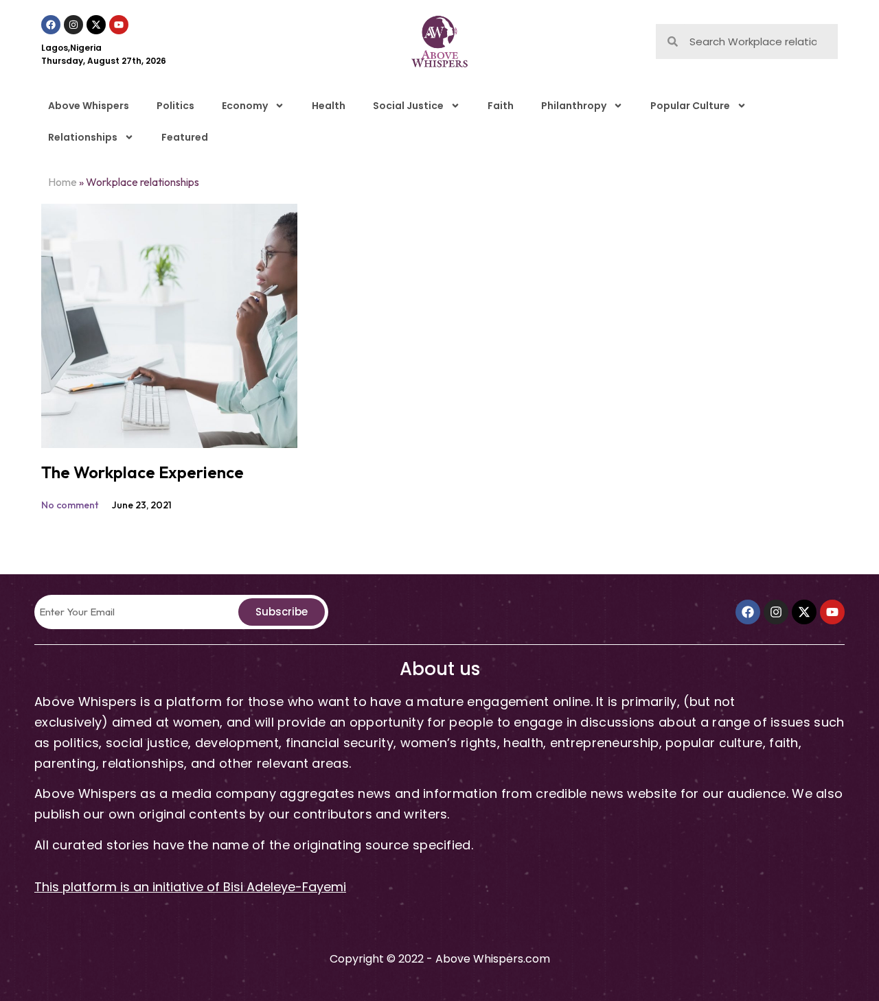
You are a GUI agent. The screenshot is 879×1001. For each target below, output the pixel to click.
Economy (245, 106)
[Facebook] (50, 24)
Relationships (82, 137)
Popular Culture (690, 106)
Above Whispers (88, 106)
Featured (184, 137)
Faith (501, 106)
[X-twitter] (96, 24)
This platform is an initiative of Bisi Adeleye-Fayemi (190, 886)
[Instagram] (73, 24)
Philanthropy (573, 106)
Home (62, 182)
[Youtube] (118, 24)
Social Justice (408, 106)
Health (328, 106)
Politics (175, 106)
